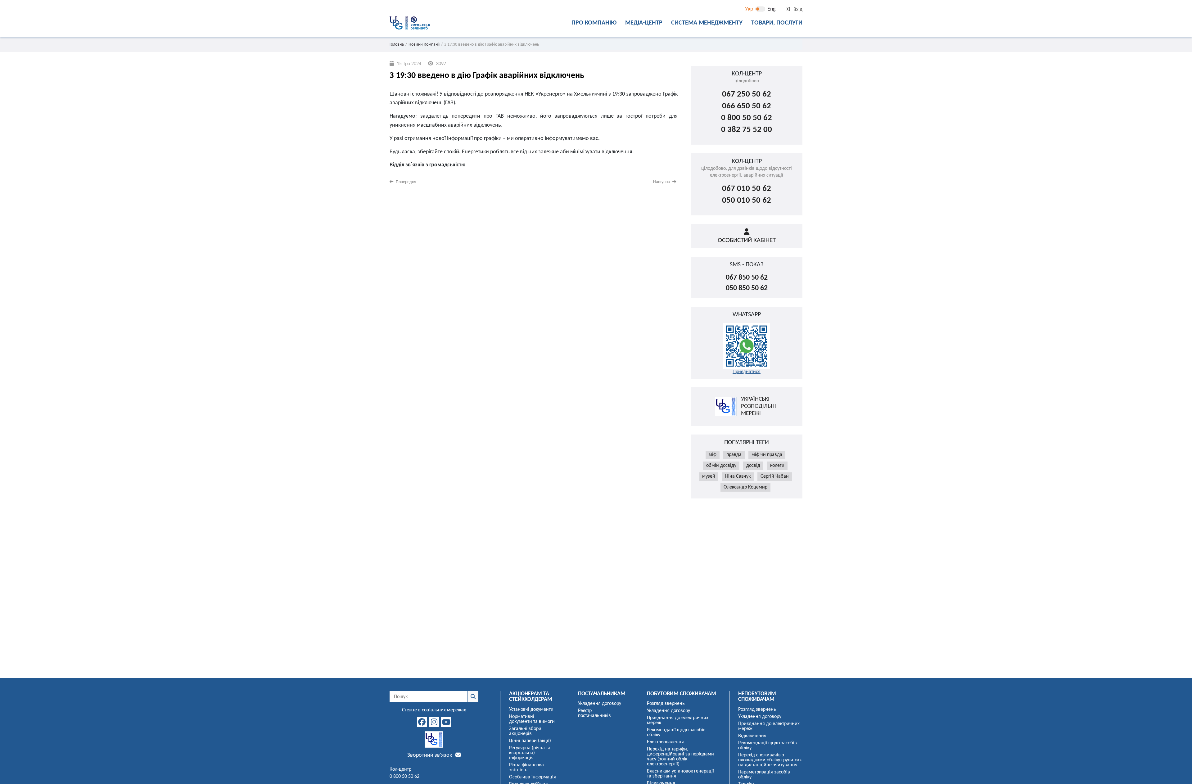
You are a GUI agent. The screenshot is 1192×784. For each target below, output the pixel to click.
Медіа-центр (643, 23)
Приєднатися (747, 371)
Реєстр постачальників (594, 713)
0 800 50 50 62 (746, 118)
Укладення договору (599, 703)
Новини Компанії (424, 44)
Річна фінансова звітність (526, 768)
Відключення (752, 735)
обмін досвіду (721, 465)
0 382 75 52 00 (746, 130)
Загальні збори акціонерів (525, 731)
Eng (771, 9)
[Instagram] (434, 722)
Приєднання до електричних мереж (677, 720)
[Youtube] (446, 722)
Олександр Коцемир (745, 487)
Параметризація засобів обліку (764, 775)
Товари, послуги (776, 23)
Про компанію (593, 23)
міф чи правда (767, 454)
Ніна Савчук (738, 476)
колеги (777, 465)
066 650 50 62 (746, 106)
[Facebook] (422, 722)
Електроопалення (665, 742)
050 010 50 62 (746, 200)
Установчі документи (531, 709)
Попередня (405, 182)
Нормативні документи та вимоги (532, 719)
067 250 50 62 (746, 94)
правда (734, 454)
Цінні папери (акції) (530, 740)
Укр (749, 9)
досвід (753, 465)
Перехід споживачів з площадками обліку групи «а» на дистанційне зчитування (770, 760)
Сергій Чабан (775, 476)
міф (712, 454)
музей (708, 476)
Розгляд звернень (666, 703)
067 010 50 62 (746, 189)
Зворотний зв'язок (430, 755)
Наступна (662, 182)
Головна (397, 44)
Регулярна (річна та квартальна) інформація (529, 753)
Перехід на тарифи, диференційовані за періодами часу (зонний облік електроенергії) (680, 757)
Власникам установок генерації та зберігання (680, 774)
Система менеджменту (707, 23)
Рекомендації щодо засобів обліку (676, 732)
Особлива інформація (532, 777)
